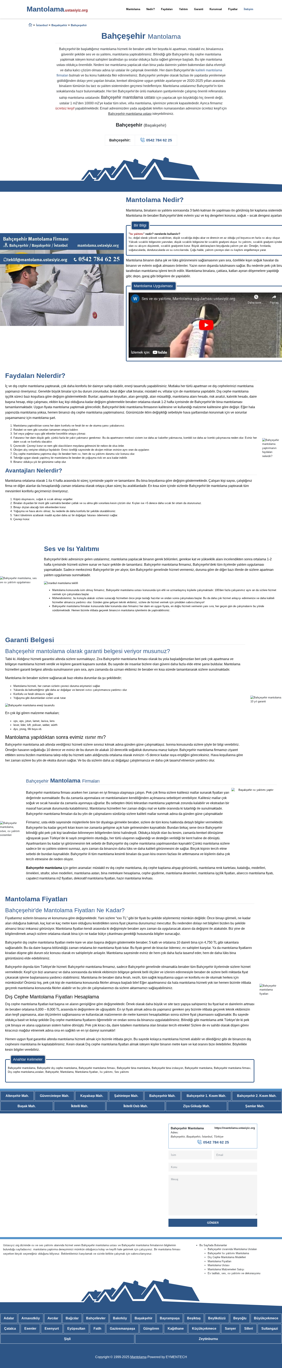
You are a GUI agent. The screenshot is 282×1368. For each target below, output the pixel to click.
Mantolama (133, 9)
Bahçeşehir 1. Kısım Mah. (206, 1096)
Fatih (97, 1328)
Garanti (198, 9)
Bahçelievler (95, 1318)
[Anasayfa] (30, 25)
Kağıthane (176, 1328)
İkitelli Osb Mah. (135, 1106)
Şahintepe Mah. (126, 1096)
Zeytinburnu (208, 1339)
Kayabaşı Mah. (91, 1096)
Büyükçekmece (266, 1318)
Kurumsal (216, 9)
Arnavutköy (30, 1318)
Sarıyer (230, 1328)
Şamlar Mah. (254, 1106)
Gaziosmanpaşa (122, 1328)
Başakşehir (143, 1318)
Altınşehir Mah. (17, 1096)
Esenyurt (52, 1328)
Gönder (213, 1222)
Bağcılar (72, 1318)
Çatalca (10, 1328)
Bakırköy (120, 1318)
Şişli (67, 1339)
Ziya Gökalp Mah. (196, 1106)
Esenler (30, 1328)
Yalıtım (183, 9)
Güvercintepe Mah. (54, 1096)
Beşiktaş (194, 1318)
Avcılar (52, 1318)
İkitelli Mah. (79, 1106)
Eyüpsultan (76, 1328)
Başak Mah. (27, 1106)
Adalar (9, 1318)
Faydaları (167, 9)
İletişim (248, 9)
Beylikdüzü (217, 1318)
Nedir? (150, 9)
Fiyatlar (233, 9)
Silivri (248, 1328)
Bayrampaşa (170, 1318)
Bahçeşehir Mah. (162, 1096)
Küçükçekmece (204, 1328)
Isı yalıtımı (136, 233)
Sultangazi (269, 1328)
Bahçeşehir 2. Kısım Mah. (256, 1096)
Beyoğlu (239, 1318)
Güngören (151, 1328)
